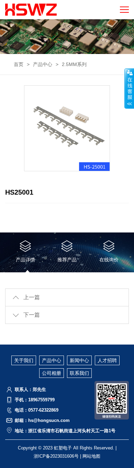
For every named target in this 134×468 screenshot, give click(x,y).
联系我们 (79, 373)
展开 (129, 88)
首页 (18, 64)
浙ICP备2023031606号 (56, 456)
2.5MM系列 (74, 64)
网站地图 (91, 456)
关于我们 (23, 360)
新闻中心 (79, 360)
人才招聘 (107, 360)
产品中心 (42, 64)
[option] (67, 128)
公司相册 (51, 373)
